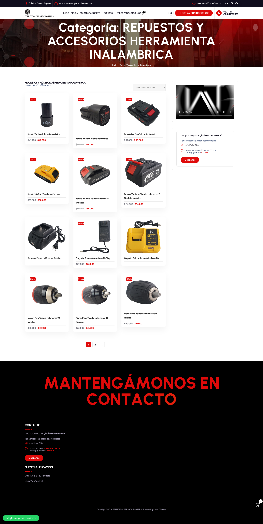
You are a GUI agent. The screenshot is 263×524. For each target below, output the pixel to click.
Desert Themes (159, 509)
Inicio (114, 65)
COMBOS (108, 13)
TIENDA (74, 13)
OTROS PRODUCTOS (126, 13)
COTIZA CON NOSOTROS (195, 13)
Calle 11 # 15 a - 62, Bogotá (39, 3)
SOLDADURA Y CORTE (90, 13)
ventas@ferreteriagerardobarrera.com (75, 3)
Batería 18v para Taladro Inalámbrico (135, 65)
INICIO (66, 13)
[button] (21, 518)
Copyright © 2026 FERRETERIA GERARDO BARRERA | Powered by (125, 509)
